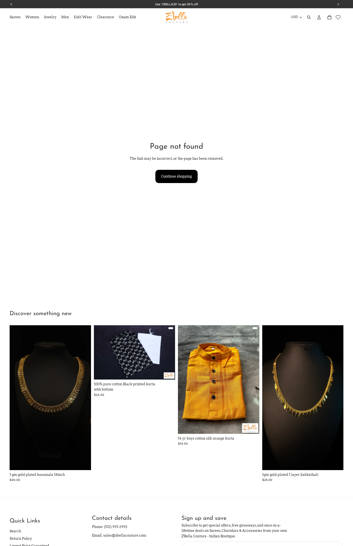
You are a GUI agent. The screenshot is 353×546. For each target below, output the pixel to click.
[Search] (309, 17)
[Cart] (329, 17)
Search (15, 531)
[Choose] (167, 372)
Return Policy (21, 538)
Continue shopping (176, 176)
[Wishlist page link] (338, 17)
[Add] (83, 462)
